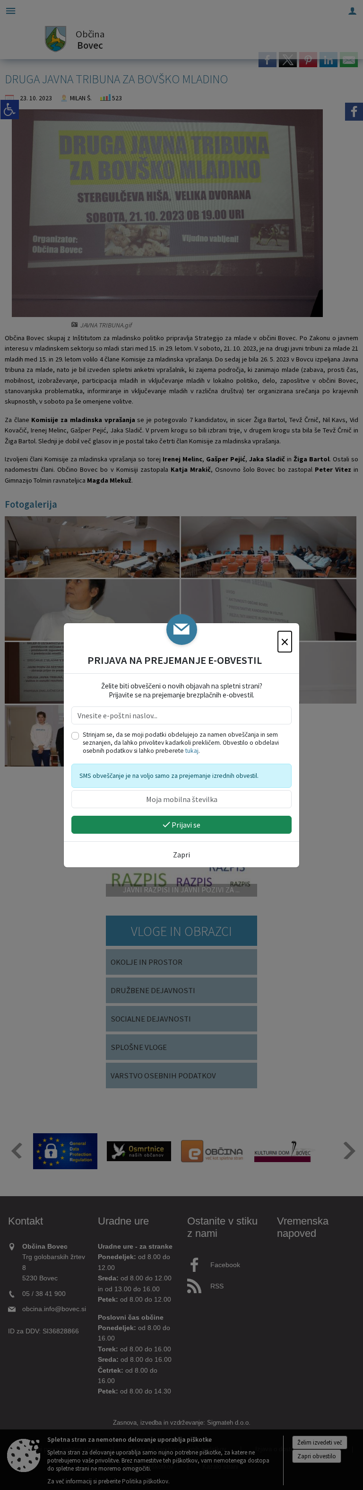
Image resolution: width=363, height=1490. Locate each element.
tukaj (192, 751)
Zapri (181, 854)
